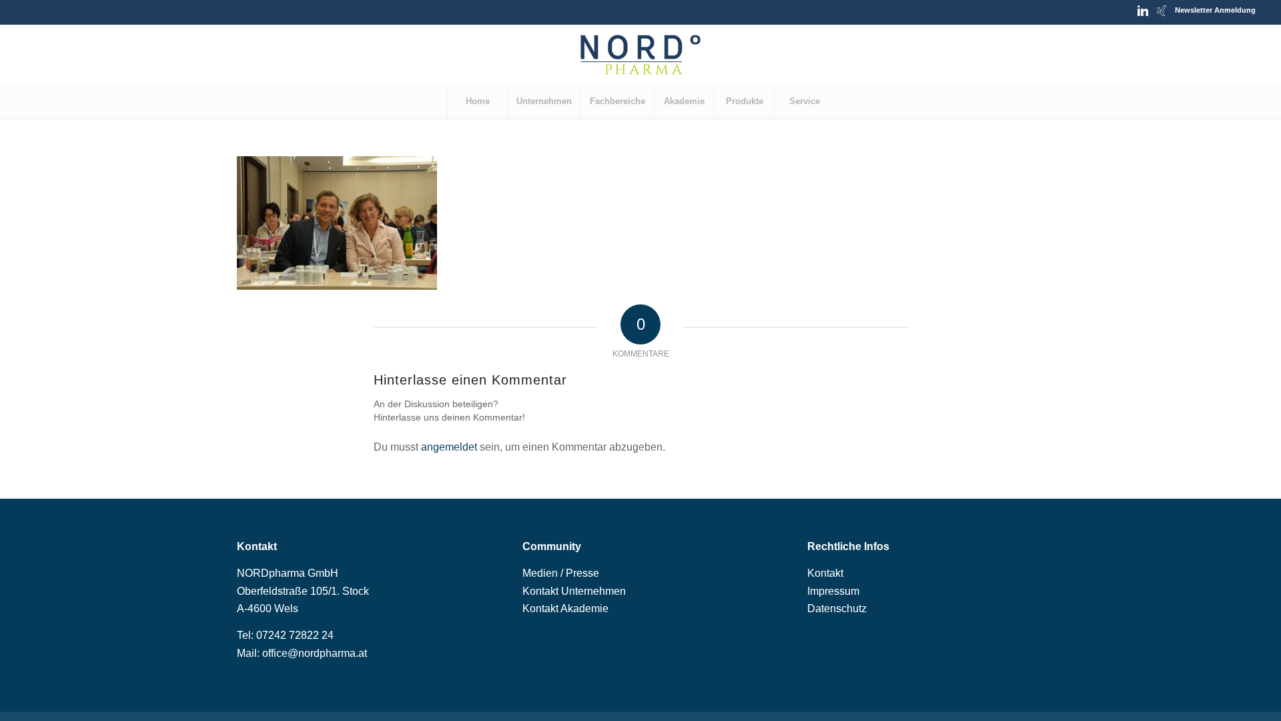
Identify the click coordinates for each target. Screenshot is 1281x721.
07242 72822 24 (295, 635)
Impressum (833, 591)
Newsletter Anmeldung (1215, 10)
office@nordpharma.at (314, 653)
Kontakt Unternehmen (574, 591)
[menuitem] (477, 101)
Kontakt (825, 573)
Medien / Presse (560, 573)
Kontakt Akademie (565, 608)
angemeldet (449, 447)
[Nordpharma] (640, 55)
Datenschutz (837, 608)
